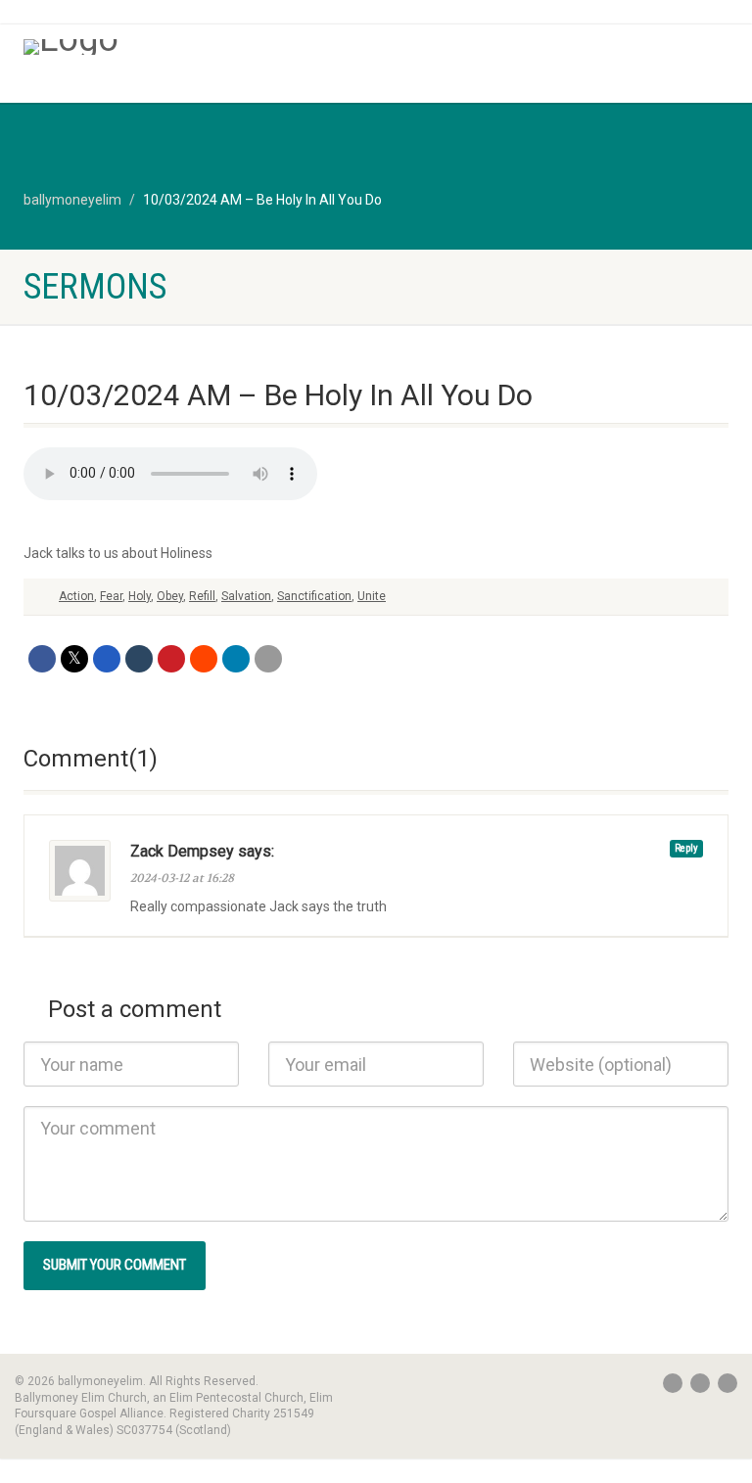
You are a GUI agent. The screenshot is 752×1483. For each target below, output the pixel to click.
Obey (170, 596)
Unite (371, 596)
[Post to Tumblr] (139, 658)
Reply (686, 848)
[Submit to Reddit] (203, 658)
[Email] (268, 658)
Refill (202, 596)
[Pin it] (171, 658)
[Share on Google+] (106, 658)
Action (76, 596)
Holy (139, 596)
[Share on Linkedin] (236, 658)
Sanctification (314, 596)
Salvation (246, 596)
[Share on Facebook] (42, 658)
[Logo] (192, 47)
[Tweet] (74, 658)
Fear (111, 596)
